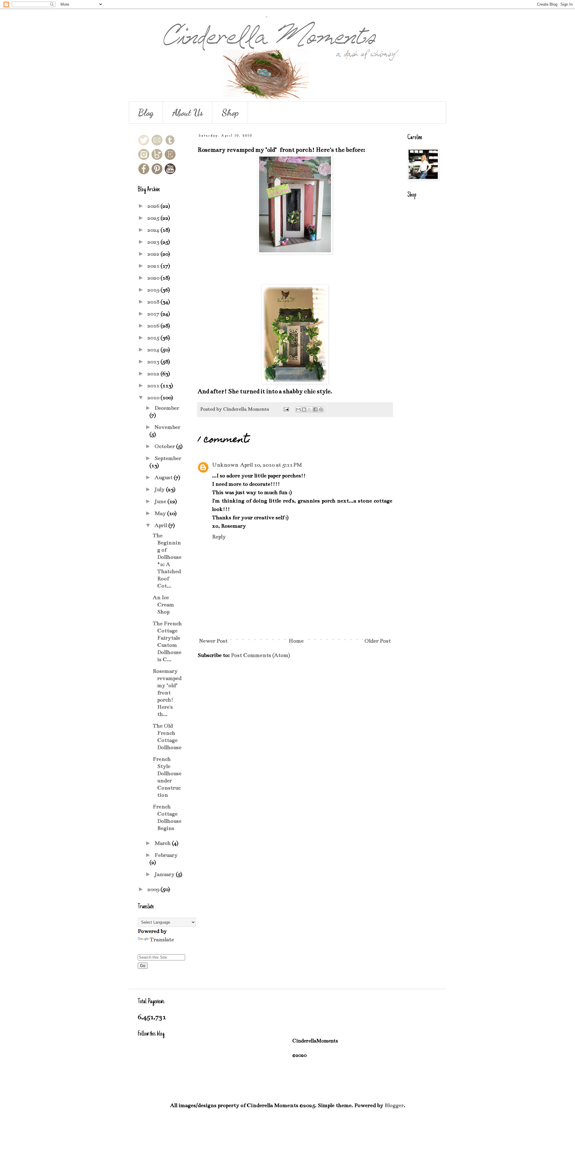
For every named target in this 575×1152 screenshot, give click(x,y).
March (163, 843)
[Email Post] (285, 409)
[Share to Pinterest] (321, 409)
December (167, 408)
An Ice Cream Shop (163, 604)
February (166, 855)
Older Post (377, 641)
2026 (154, 206)
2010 (154, 397)
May (161, 513)
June (161, 501)
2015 (154, 337)
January (165, 874)
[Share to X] (310, 409)
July (160, 489)
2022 (154, 254)
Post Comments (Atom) (260, 655)
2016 (154, 325)
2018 (154, 301)
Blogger (394, 1105)
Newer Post (213, 641)
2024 (154, 230)
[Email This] (298, 409)
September (168, 458)
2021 (154, 265)
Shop (230, 112)
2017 (154, 313)
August (164, 477)
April (161, 525)
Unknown (225, 465)
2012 (154, 373)
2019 (154, 289)
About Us (187, 112)
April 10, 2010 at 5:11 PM (271, 465)
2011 (154, 385)
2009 (154, 889)
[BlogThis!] (304, 409)
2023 (154, 242)
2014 (154, 349)
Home (296, 641)
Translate (162, 939)
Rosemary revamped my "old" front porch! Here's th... (167, 692)
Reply (219, 536)
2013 (154, 361)
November (167, 427)
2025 (154, 218)
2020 (154, 277)
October (165, 446)
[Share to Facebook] (315, 409)
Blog (146, 112)
